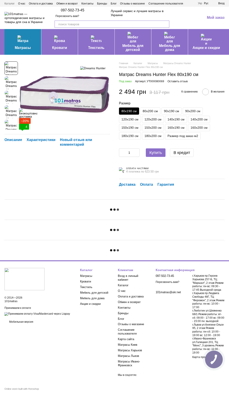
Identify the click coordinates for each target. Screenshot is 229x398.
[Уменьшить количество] (122, 153)
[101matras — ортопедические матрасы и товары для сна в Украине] (24, 278)
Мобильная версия (20, 321)
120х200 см (152, 119)
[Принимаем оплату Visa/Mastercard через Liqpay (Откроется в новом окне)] (37, 313)
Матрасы (23, 48)
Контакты (87, 3)
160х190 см (176, 127)
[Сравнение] (178, 17)
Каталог (9, 3)
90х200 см (192, 111)
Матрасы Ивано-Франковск (129, 363)
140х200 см (199, 119)
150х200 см (152, 127)
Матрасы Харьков (130, 350)
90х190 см (171, 111)
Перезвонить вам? (67, 16)
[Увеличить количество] (136, 153)
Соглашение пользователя (165, 3)
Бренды (102, 3)
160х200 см (199, 127)
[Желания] (189, 17)
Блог (114, 3)
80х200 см (150, 111)
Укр (200, 3)
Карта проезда (201, 357)
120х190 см (129, 119)
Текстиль (96, 48)
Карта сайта (126, 339)
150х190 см (129, 127)
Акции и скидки (206, 48)
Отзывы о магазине (132, 3)
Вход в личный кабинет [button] (128, 277)
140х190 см (176, 119)
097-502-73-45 (72, 10)
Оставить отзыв (178, 81)
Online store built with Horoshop (21, 388)
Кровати (59, 48)
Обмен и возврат (67, 3)
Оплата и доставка (41, 3)
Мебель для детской (132, 48)
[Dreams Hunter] (93, 68)
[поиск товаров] (165, 24)
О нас (21, 3)
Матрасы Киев (127, 344)
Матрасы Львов (128, 356)
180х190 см (129, 136)
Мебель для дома (169, 48)
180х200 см (152, 136)
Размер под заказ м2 (183, 136)
